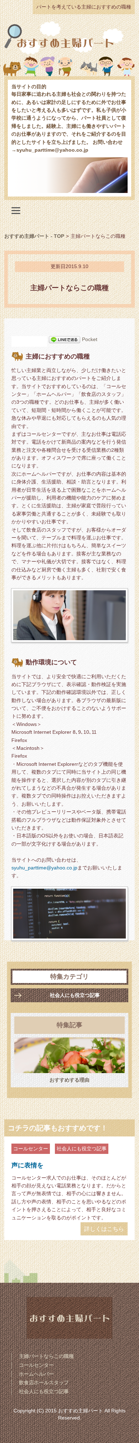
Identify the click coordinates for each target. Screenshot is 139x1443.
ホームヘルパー (36, 1374)
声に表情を (27, 1165)
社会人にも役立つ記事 (75, 995)
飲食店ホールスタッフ (44, 1382)
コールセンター (30, 1148)
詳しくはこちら (104, 1229)
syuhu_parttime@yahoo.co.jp (44, 867)
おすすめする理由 (69, 1080)
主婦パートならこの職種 (46, 1356)
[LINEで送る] (64, 339)
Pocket (89, 339)
